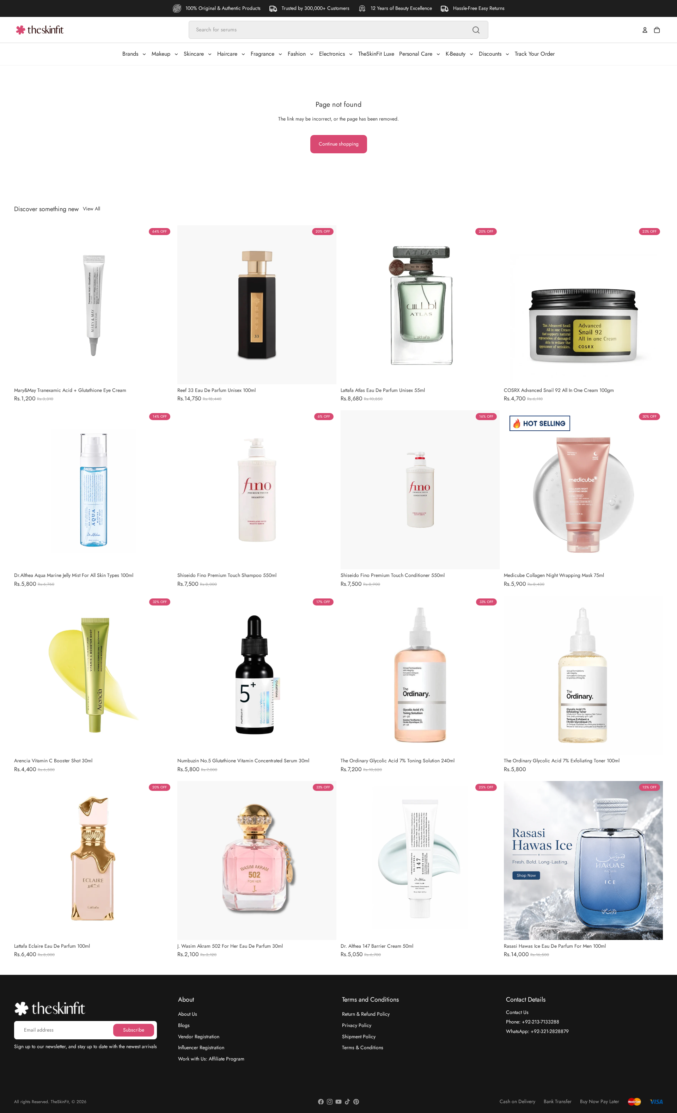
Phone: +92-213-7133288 (532, 1021)
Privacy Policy (356, 1025)
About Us (187, 1013)
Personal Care (415, 54)
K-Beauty (455, 54)
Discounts (490, 54)
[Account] (645, 30)
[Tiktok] (347, 1101)
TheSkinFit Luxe (376, 54)
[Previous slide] (24, 304)
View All (91, 208)
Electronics (332, 54)
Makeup (161, 54)
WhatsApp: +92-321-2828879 (537, 1030)
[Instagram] (329, 1101)
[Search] (476, 30)
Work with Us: (211, 1058)
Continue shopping (339, 143)
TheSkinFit (60, 1102)
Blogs (184, 1025)
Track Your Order (535, 54)
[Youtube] (338, 1101)
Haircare (227, 54)
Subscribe (133, 1029)
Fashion (297, 54)
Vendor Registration (198, 1036)
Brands (130, 54)
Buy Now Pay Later (599, 1101)
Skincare (194, 54)
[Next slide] (162, 304)
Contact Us (517, 1012)
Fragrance (262, 54)
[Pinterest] (356, 1101)
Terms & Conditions (362, 1047)
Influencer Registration (201, 1047)
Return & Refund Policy (366, 1013)
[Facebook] (320, 1101)
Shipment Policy (359, 1036)
